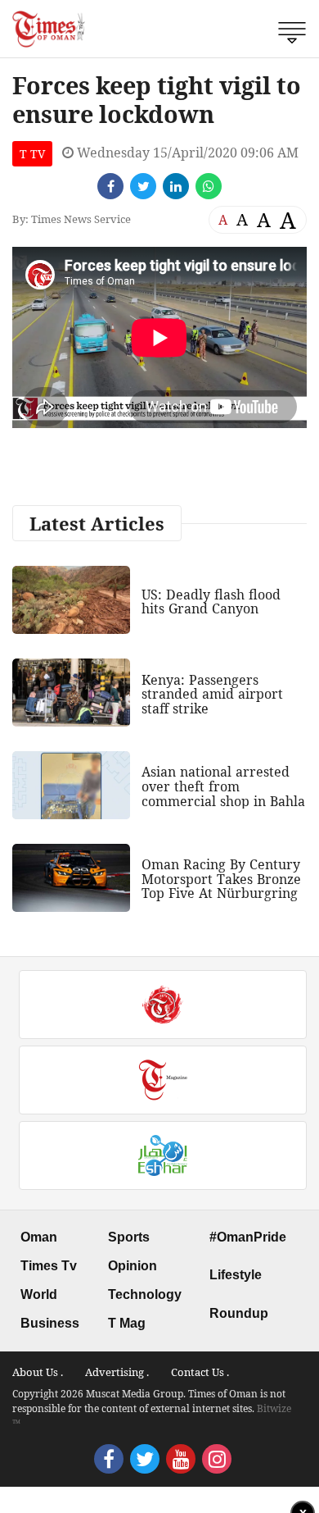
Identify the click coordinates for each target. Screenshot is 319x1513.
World (38, 1294)
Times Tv (48, 1266)
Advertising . (117, 1372)
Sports (129, 1237)
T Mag (127, 1323)
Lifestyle (235, 1275)
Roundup (238, 1313)
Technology (145, 1294)
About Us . (37, 1372)
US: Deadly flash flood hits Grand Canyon (211, 602)
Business (49, 1323)
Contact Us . (200, 1372)
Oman (38, 1237)
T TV (32, 154)
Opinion (132, 1266)
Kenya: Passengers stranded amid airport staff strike (212, 694)
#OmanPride (247, 1237)
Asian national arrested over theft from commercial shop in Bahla (223, 786)
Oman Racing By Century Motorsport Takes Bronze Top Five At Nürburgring (221, 878)
